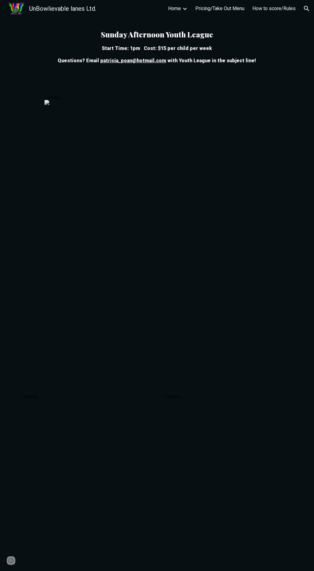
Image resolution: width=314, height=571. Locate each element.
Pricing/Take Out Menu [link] (219, 8)
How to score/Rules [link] (274, 8)
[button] (306, 8)
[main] (157, 47)
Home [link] (174, 8)
